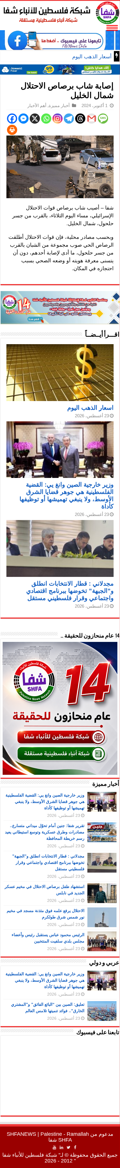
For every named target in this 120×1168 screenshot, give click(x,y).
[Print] (12, 130)
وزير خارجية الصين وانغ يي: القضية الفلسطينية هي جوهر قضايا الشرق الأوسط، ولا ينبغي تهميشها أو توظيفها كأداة (45, 801)
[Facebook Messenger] (23, 118)
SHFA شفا (60, 1140)
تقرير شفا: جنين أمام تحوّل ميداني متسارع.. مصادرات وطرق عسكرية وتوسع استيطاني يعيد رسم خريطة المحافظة (44, 832)
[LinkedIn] (61, 1147)
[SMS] (103, 118)
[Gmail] (92, 118)
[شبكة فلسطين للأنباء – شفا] (60, 12)
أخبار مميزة (59, 105)
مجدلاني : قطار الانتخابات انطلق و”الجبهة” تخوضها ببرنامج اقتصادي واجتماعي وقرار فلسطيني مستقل (70, 590)
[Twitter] (68, 1147)
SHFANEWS (21, 1134)
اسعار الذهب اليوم (90, 407)
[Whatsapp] (46, 118)
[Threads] (80, 118)
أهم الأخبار (36, 105)
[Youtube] (54, 1147)
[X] (35, 118)
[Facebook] (12, 118)
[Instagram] (57, 118)
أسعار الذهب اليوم (92, 56)
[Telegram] (69, 118)
